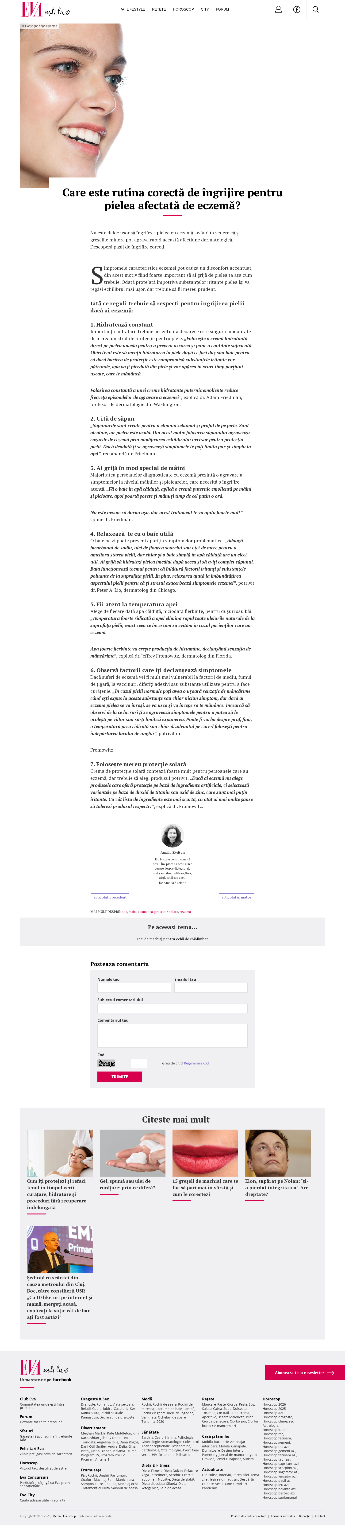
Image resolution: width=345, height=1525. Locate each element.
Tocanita (208, 1413)
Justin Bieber (101, 1451)
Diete (146, 1470)
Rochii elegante (154, 1413)
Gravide (208, 1459)
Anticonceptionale (156, 1446)
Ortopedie (166, 1454)
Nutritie (164, 1479)
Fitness (156, 1470)
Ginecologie (151, 1441)
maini (132, 911)
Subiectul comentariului (120, 999)
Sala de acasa (170, 1488)
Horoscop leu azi (276, 1484)
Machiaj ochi (128, 1484)
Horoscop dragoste (277, 1417)
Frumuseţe (91, 1470)
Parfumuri (118, 1475)
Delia (123, 1446)
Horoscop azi (273, 1413)
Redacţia (304, 1516)
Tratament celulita (95, 1488)
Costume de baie (169, 1409)
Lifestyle (136, 9)
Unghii (104, 1475)
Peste (243, 1404)
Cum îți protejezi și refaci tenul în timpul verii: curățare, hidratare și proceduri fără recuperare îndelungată (56, 1194)
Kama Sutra (90, 1413)
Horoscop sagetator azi (281, 1472)
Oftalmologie (171, 1450)
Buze (99, 1484)
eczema (185, 911)
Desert (223, 1417)
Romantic (103, 1404)
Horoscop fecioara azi (279, 1455)
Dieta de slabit (183, 1479)
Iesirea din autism (224, 1479)
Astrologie (270, 1425)
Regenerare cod (196, 1063)
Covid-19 (240, 1484)
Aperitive (209, 1417)
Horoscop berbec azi (279, 1493)
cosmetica (145, 911)
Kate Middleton (119, 1433)
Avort (186, 1450)
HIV (154, 1454)
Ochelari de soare (172, 1417)
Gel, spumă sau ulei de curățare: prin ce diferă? (127, 1184)
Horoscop (183, 9)
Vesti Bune (223, 1484)
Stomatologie (171, 1441)
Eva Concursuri (34, 1477)
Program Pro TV (112, 1455)
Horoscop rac (273, 1434)
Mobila (224, 1446)
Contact (320, 1516)
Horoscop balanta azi (279, 1489)
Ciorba (232, 1404)
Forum (222, 9)
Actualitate (212, 1469)
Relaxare (191, 1470)
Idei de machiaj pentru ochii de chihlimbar (172, 939)
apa (124, 911)
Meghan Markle (93, 1433)
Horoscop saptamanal (280, 1497)
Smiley (101, 1446)
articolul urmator (236, 897)
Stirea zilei (241, 1475)
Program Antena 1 (95, 1459)
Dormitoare (211, 1450)
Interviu (225, 1475)
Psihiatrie (183, 1454)
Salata (207, 1408)
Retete (159, 9)
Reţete (208, 1399)
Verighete (149, 1417)
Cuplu (97, 1408)
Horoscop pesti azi (277, 1480)
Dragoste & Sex (95, 1399)
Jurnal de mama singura (238, 1454)
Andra (113, 1446)
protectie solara (166, 911)
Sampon (87, 1484)
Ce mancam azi (224, 1425)
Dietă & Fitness (156, 1465)
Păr (83, 1475)
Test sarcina (180, 1446)
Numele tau (108, 979)
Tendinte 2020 (153, 1421)
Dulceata (240, 1408)
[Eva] (34, 5)
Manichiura (125, 1479)
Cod (100, 1054)
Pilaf (249, 1417)
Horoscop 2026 (274, 1404)
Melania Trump (124, 1451)
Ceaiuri (160, 1437)
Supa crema (239, 1413)
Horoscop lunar (275, 1429)
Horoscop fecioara (277, 1438)
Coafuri (86, 1479)
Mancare (209, 1404)
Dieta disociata (153, 1483)
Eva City (27, 1494)
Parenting (209, 1454)
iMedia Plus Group (64, 1516)
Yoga (145, 1475)
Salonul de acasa (124, 1488)
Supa (227, 1408)
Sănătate (150, 1432)
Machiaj (100, 1479)
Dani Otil (88, 1446)
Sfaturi (26, 1431)
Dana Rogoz (129, 1442)
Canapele (238, 1446)
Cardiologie (150, 1450)
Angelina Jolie (107, 1442)
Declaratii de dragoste (117, 1417)
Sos (251, 1404)
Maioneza (237, 1417)
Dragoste (88, 1404)
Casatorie (121, 1408)
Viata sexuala (123, 1404)
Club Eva (28, 1399)
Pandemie (210, 1488)
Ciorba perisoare (215, 1421)
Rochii (92, 1475)
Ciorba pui (238, 1421)
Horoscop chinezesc (278, 1421)
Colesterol (191, 1441)
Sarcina (147, 1437)
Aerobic (175, 1475)
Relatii (86, 1408)
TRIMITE (119, 1077)
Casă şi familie (215, 1436)
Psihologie (186, 1437)
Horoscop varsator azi (280, 1476)
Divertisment (93, 1427)
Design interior (233, 1450)
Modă (147, 1399)
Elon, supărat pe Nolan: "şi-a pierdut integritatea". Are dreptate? (276, 1187)
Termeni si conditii (283, 1516)
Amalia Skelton (173, 852)
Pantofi (189, 1409)
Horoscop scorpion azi (280, 1468)
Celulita (110, 1484)
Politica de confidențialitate (248, 1516)
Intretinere (158, 1475)
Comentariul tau (113, 1020)
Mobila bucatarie (215, 1441)
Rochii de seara (165, 1404)
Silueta (171, 1483)
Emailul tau (185, 979)
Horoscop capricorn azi (281, 1463)
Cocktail (223, 1413)
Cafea (217, 1408)
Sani (111, 1479)
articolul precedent (110, 897)
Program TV (90, 1455)
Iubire (107, 1408)
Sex (132, 1408)
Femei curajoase (228, 1459)
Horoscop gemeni (276, 1442)
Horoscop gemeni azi (279, 1451)
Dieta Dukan (173, 1470)
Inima (171, 1437)
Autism (248, 1459)
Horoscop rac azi (276, 1446)
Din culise (210, 1475)
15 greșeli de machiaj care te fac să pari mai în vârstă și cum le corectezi (205, 1187)
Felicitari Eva (32, 1448)
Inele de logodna (180, 1413)
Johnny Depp (110, 1437)
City (205, 9)
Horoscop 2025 (274, 1408)
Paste (221, 1404)
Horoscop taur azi (276, 1459)
